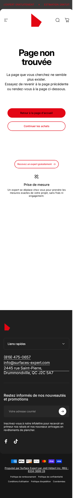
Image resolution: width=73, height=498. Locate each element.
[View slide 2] (36, 204)
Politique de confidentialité (49, 481)
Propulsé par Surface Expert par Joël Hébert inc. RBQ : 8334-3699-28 (35, 474)
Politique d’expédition (39, 486)
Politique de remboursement (22, 481)
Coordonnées (57, 486)
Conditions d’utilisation (17, 486)
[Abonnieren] (59, 416)
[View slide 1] (32, 204)
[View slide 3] (41, 204)
